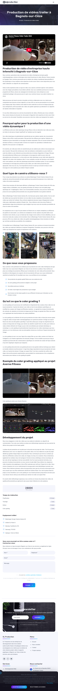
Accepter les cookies (19, 687)
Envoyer (27, 585)
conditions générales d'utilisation (34, 575)
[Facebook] (4, 658)
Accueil (21, 20)
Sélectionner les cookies (37, 687)
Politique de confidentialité (28, 578)
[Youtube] (11, 658)
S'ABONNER (38, 617)
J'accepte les (30, 575)
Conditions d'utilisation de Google (30, 624)
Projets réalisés (36, 650)
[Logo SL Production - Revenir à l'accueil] (10, 2)
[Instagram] (7, 658)
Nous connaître (36, 644)
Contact (34, 647)
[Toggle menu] (53, 2)
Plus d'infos (50, 683)
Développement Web (10, 669)
